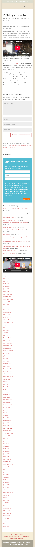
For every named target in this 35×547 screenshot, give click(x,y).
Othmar (8, 18)
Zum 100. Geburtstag (9, 220)
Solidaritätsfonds (16, 64)
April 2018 (6, 503)
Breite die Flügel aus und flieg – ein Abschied (16, 208)
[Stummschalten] (27, 271)
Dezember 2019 (7, 456)
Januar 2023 (6, 366)
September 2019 (8, 464)
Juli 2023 (5, 356)
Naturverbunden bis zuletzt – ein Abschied (15, 222)
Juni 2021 (6, 410)
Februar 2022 (7, 394)
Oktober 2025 (7, 296)
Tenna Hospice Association (12, 536)
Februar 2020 (7, 451)
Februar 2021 (7, 420)
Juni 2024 (6, 330)
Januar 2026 (6, 289)
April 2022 (6, 389)
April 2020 (6, 446)
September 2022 (8, 376)
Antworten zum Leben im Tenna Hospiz (14, 230)
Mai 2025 (5, 307)
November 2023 (7, 345)
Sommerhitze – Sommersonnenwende (14, 213)
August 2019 (6, 467)
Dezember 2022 (7, 369)
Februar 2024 (7, 338)
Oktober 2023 (7, 348)
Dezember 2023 (7, 343)
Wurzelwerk (6, 234)
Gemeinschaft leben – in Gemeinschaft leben (16, 241)
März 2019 (6, 479)
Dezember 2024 (7, 317)
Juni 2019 (6, 472)
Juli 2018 (5, 498)
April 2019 (6, 477)
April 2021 (6, 415)
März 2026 (6, 283)
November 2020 (7, 428)
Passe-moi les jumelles (9, 250)
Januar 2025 (6, 314)
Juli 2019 (5, 469)
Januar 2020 (6, 454)
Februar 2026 (7, 286)
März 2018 (6, 505)
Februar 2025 (7, 312)
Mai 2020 (5, 443)
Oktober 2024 (7, 320)
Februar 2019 (7, 482)
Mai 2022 (5, 387)
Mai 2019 (5, 474)
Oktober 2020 (7, 430)
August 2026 (6, 276)
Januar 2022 (6, 397)
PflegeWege (25, 536)
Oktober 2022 (7, 374)
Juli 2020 (5, 438)
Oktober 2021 (7, 402)
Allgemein (24, 18)
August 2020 (6, 436)
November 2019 (7, 459)
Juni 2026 (6, 278)
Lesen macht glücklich (9, 217)
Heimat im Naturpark (9, 253)
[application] (17, 264)
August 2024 (6, 325)
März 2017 (6, 523)
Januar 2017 (6, 526)
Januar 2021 (6, 423)
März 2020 (6, 448)
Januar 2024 (6, 340)
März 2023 (6, 361)
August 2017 (6, 521)
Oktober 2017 (7, 516)
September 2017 (8, 518)
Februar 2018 (7, 508)
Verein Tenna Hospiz (17, 534)
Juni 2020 (6, 441)
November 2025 (7, 294)
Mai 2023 (5, 358)
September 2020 (8, 433)
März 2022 (6, 392)
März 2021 (6, 418)
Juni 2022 (6, 384)
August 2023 (6, 353)
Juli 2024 (5, 327)
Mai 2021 (5, 412)
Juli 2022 (5, 381)
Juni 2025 (6, 304)
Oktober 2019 (7, 461)
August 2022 (6, 379)
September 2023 (8, 351)
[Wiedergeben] (5, 271)
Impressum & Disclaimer (17, 538)
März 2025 (6, 309)
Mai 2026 (5, 281)
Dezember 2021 (7, 399)
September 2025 (8, 299)
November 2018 (7, 487)
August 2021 (6, 407)
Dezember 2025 (7, 291)
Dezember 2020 (7, 425)
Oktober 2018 (7, 490)
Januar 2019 (6, 485)
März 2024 (6, 335)
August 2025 (6, 302)
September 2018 (8, 492)
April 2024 (6, 333)
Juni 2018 (6, 500)
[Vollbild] (29, 271)
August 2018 (6, 495)
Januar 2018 (6, 510)
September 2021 (8, 405)
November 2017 (7, 513)
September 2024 (8, 322)
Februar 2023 (7, 363)
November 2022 (7, 371)
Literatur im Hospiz (8, 227)
